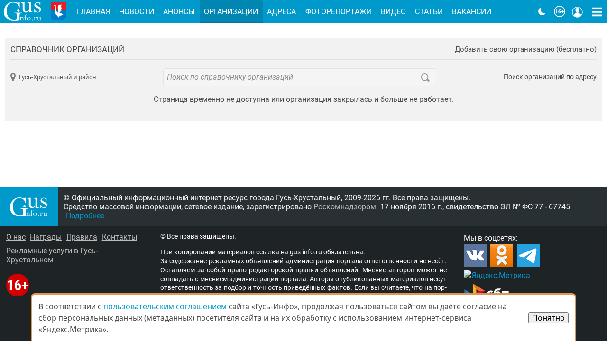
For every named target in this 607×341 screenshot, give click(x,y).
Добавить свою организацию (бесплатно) (526, 49)
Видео (393, 11)
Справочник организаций (67, 49)
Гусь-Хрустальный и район (57, 77)
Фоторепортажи (338, 11)
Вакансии (471, 11)
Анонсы (179, 11)
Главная (93, 11)
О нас (16, 237)
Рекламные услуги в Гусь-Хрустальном (52, 255)
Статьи (429, 11)
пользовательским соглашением (165, 306)
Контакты (119, 237)
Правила (81, 237)
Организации (231, 11)
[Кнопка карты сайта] (597, 11)
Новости (136, 11)
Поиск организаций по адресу (550, 77)
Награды (46, 237)
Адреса (281, 11)
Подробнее (85, 215)
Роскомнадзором (344, 206)
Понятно (548, 318)
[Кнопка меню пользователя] (578, 11)
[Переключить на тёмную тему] (542, 11)
